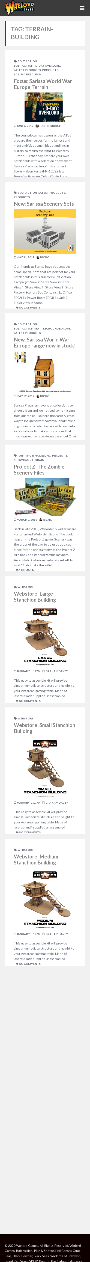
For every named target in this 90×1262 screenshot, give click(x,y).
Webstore (25, 587)
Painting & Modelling (34, 455)
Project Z (59, 455)
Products (50, 70)
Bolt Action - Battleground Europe (42, 328)
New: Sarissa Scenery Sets (44, 204)
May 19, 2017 (25, 396)
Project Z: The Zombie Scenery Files (39, 469)
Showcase (22, 460)
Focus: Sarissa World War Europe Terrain (43, 84)
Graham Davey (56, 671)
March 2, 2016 (26, 519)
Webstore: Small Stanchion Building (44, 728)
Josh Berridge (50, 126)
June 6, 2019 (24, 126)
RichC (44, 257)
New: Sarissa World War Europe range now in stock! (45, 342)
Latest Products (27, 70)
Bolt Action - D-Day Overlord (37, 65)
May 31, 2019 (25, 257)
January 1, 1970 (27, 671)
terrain (38, 460)
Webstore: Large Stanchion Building (35, 597)
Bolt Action (27, 61)
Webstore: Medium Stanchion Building (36, 859)
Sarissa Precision (27, 74)
